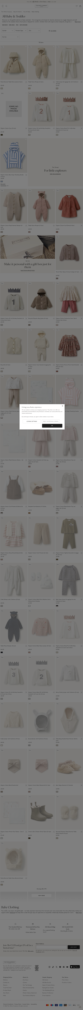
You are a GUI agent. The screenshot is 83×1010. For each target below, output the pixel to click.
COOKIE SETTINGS (32, 421)
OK (52, 425)
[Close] (62, 406)
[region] (42, 417)
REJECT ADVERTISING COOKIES (50, 421)
